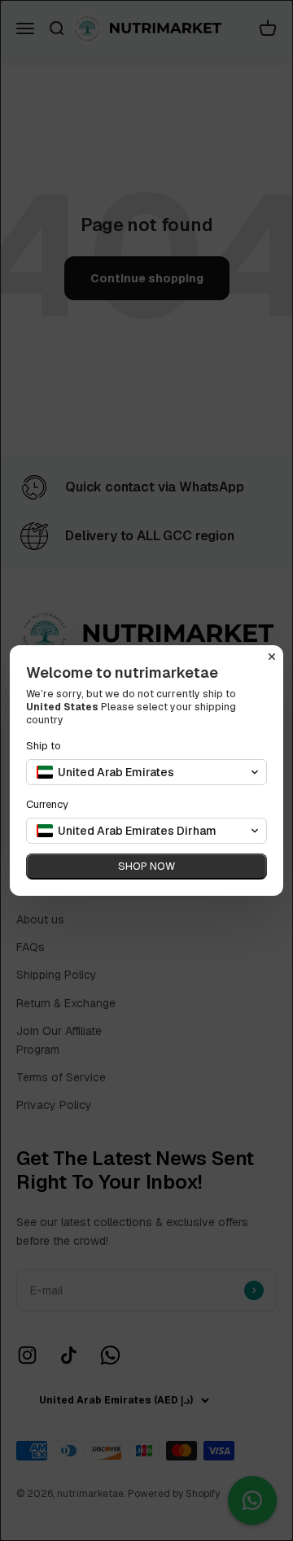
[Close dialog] (272, 656)
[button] (146, 772)
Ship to (43, 746)
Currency (47, 804)
